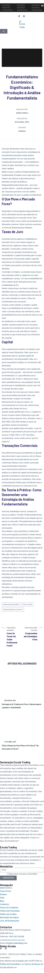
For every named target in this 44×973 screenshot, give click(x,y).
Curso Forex (5, 891)
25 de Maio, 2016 (22, 122)
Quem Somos (6, 888)
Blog (2, 901)
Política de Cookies (8, 914)
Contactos (4, 904)
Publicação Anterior (12, 637)
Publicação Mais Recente (30, 634)
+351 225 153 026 (16, 936)
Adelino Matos (22, 113)
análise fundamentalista (11, 604)
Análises (22, 131)
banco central (27, 604)
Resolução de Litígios (9, 917)
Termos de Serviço (32, 964)
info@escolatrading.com (16, 943)
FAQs (2, 898)
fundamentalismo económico (13, 609)
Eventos (3, 894)
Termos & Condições (9, 907)
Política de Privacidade (10, 911)
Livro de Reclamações (9, 921)
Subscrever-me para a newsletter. (23, 874)
